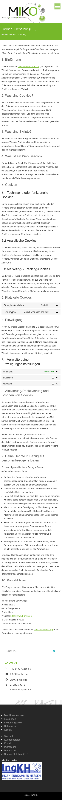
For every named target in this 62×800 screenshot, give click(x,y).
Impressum (10, 747)
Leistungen (10, 719)
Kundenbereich (12, 739)
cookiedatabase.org (43, 629)
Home (4, 34)
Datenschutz (10, 750)
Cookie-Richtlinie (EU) (16, 754)
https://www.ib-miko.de (28, 66)
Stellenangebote (13, 722)
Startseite (9, 736)
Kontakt (8, 729)
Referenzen (10, 726)
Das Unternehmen (14, 715)
